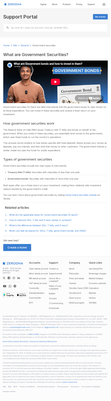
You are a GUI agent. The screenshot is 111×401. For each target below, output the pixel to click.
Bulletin (52, 293)
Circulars (53, 298)
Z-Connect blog (56, 303)
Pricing (79, 4)
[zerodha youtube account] (4, 286)
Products (67, 4)
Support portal (55, 273)
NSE (4, 387)
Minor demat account (38, 273)
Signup (43, 4)
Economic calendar (97, 283)
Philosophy (74, 273)
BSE (9, 387)
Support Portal (20, 17)
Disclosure (75, 387)
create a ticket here (69, 382)
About (54, 4)
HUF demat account (38, 283)
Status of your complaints (55, 287)
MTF (31, 303)
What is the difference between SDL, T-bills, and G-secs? (38, 225)
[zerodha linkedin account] (18, 278)
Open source (75, 298)
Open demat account (38, 269)
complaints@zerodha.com (19, 327)
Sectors (92, 298)
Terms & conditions (27, 387)
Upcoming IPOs (96, 269)
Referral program (76, 303)
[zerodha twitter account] (4, 278)
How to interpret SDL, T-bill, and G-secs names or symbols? (40, 220)
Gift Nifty (93, 303)
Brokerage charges (97, 273)
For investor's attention (90, 387)
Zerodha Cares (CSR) (78, 288)
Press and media (76, 278)
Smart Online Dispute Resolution (15, 341)
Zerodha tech (75, 293)
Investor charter (9, 391)
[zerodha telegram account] (15, 286)
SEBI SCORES (34, 334)
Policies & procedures (46, 387)
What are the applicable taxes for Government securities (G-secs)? (43, 214)
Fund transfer (35, 298)
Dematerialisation (36, 293)
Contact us (53, 269)
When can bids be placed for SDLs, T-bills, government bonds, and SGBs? (47, 230)
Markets (92, 293)
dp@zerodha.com (51, 327)
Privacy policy (62, 387)
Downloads (54, 308)
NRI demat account (37, 278)
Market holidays (96, 278)
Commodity (34, 288)
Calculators (94, 288)
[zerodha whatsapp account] (10, 286)
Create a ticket (17, 247)
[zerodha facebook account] (9, 278)
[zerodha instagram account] (13, 278)
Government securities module (81, 195)
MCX (15, 387)
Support (91, 4)
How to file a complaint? (54, 279)
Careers (72, 283)
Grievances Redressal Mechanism (43, 341)
